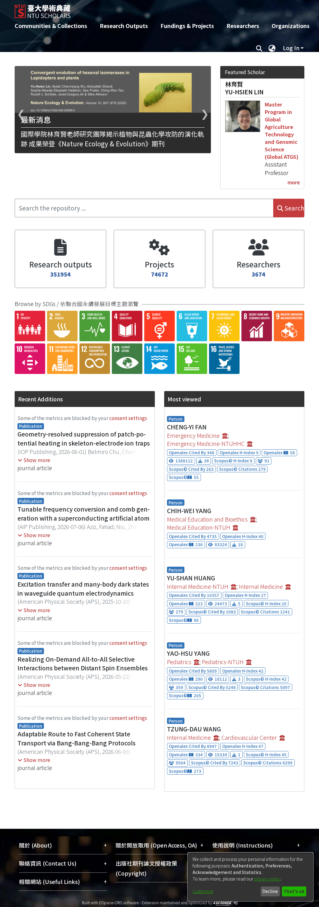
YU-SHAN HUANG (191, 578)
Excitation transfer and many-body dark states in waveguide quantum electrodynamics (83, 589)
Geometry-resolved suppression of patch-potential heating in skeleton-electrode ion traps (83, 438)
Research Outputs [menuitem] (124, 26)
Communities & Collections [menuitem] (51, 26)
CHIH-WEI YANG (189, 510)
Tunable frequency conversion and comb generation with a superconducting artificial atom (83, 513)
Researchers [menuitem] (242, 26)
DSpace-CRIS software (119, 902)
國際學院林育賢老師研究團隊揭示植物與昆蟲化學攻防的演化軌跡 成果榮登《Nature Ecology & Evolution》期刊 (112, 138)
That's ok (293, 891)
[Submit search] (259, 48)
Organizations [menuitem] (291, 26)
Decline (270, 891)
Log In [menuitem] (291, 48)
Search (293, 208)
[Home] (154, 9)
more (294, 182)
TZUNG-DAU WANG (194, 729)
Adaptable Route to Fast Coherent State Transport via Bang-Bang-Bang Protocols (76, 738)
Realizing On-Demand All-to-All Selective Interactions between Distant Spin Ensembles (82, 664)
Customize (203, 891)
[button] (33, 460)
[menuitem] (272, 48)
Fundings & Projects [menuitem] (187, 26)
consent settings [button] (128, 417)
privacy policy (267, 879)
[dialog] (250, 877)
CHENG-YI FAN (187, 427)
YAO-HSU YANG (188, 653)
